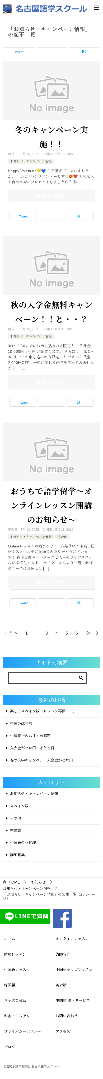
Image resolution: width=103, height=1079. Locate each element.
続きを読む (50, 196)
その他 (62, 537)
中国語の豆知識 (23, 843)
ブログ (9, 1047)
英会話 (61, 985)
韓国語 (9, 985)
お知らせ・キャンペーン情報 (31, 161)
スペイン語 (19, 806)
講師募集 (17, 855)
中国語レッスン (17, 970)
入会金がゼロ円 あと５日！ (34, 748)
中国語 (15, 830)
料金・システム (17, 1016)
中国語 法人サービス (72, 1000)
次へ (90, 633)
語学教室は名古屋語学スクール (37, 1066)
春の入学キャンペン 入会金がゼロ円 (41, 760)
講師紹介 (62, 954)
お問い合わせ (66, 1016)
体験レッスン (15, 954)
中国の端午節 (21, 723)
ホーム (9, 939)
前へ (13, 633)
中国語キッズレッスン (73, 970)
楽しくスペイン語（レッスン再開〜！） (43, 711)
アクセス (62, 1031)
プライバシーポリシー (22, 1031)
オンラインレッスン (72, 939)
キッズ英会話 (15, 1000)
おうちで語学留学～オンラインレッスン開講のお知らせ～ (51, 505)
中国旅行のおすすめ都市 (30, 736)
